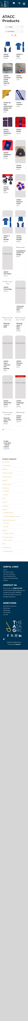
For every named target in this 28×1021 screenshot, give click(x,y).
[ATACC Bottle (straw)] (20, 412)
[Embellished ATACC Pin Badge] (20, 247)
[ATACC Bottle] (20, 122)
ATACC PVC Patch (7, 273)
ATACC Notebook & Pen (7, 154)
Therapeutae (7, 547)
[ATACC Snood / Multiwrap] (7, 122)
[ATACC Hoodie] (7, 47)
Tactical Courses (8, 537)
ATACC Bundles (8, 473)
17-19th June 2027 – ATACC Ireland (7, 444)
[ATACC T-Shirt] (20, 47)
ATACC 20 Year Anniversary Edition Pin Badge (8, 106)
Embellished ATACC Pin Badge (20, 252)
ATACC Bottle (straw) (18, 417)
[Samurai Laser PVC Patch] (7, 413)
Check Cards (7, 484)
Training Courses (8, 572)
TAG (4, 544)
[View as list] (15, 35)
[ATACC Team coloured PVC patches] (7, 347)
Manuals (5, 506)
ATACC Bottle (18, 130)
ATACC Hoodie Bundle (19, 237)
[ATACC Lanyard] (20, 95)
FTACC (5, 502)
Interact (17, 644)
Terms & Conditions (9, 574)
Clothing (6, 488)
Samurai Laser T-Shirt (6, 325)
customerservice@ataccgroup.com (14, 590)
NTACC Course (8, 512)
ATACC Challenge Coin (20, 402)
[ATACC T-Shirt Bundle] (7, 222)
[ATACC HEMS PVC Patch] (7, 387)
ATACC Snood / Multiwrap (7, 131)
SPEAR (6, 527)
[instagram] (16, 635)
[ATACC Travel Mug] (7, 283)
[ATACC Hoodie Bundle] (20, 222)
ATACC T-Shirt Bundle (7, 237)
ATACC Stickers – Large (19, 363)
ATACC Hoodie (6, 55)
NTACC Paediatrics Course (12, 516)
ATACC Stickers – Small (19, 201)
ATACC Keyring (19, 76)
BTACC (5, 480)
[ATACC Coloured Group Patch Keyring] (7, 68)
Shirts (6, 494)
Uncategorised (8, 551)
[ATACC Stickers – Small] (20, 185)
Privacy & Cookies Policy (10, 578)
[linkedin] (20, 635)
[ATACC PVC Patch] (7, 258)
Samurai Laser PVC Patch (7, 420)
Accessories (6, 465)
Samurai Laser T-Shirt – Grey (19, 326)
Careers (5, 580)
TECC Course (8, 540)
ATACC (5, 469)
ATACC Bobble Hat (6, 189)
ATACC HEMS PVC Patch (7, 402)
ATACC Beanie (18, 166)
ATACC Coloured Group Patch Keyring (7, 79)
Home (5, 570)
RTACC (5, 530)
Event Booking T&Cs (9, 576)
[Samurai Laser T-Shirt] (7, 319)
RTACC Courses (9, 533)
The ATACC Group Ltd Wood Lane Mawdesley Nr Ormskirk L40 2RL (9, 610)
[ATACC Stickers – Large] (20, 347)
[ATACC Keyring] (20, 68)
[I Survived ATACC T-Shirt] (20, 292)
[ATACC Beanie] (20, 151)
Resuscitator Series (9, 520)
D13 (4, 498)
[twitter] (12, 635)
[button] (19, 3)
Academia (6, 462)
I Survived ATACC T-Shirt (20, 308)
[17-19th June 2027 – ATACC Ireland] (7, 434)
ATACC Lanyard (19, 103)
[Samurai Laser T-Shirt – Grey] (20, 319)
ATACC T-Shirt (19, 55)
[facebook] (8, 635)
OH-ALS (6, 523)
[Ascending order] (22, 26)
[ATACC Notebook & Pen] (7, 145)
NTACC (5, 509)
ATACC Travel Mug (8, 288)
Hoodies (6, 491)
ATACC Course (7, 477)
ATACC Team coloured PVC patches (7, 364)
